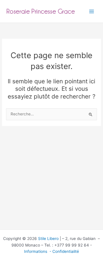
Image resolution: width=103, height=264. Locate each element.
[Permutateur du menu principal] (91, 11)
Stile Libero (48, 238)
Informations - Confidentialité (51, 251)
